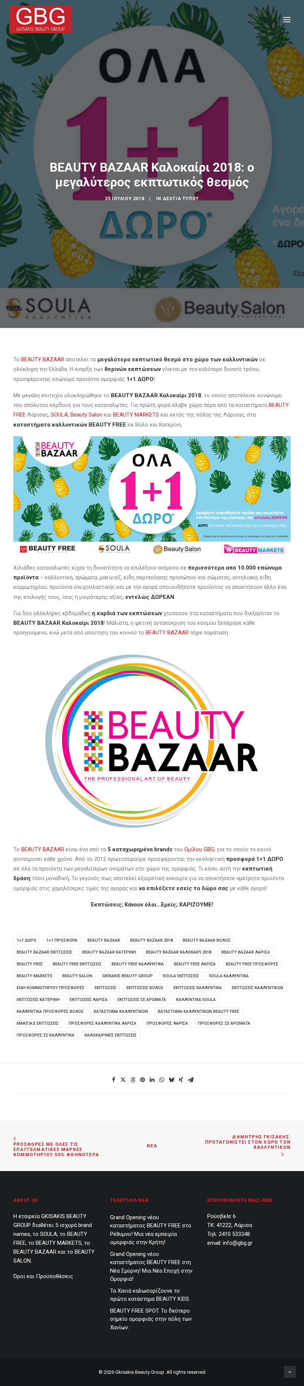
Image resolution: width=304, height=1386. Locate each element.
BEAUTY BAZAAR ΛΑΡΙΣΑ (245, 952)
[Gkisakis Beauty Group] (40, 19)
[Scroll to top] (290, 1371)
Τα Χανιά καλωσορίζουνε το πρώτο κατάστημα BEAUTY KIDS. (150, 1295)
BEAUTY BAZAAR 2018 (151, 940)
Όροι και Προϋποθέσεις (43, 1276)
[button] (287, 19)
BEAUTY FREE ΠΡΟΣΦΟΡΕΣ (252, 964)
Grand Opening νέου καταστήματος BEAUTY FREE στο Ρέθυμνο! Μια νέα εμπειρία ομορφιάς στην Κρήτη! (150, 1230)
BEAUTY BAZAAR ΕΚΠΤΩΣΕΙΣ (44, 952)
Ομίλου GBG (199, 849)
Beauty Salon (86, 414)
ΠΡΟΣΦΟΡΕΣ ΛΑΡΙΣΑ (167, 1023)
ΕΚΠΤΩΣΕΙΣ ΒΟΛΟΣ (144, 987)
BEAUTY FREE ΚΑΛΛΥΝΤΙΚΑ (138, 964)
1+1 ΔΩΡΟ (26, 940)
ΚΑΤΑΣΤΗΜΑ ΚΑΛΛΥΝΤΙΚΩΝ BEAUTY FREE (198, 1011)
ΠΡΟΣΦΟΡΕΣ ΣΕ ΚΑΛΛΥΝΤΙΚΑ (46, 1035)
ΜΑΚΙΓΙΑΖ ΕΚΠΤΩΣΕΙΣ (38, 1023)
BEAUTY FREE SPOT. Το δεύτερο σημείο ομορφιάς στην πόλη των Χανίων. (151, 1319)
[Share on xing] (180, 1079)
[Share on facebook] (113, 1079)
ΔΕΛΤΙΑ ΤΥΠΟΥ (181, 198)
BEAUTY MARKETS (136, 414)
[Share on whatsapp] (161, 1079)
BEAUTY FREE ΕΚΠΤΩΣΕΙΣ (77, 964)
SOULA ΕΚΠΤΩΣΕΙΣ (181, 976)
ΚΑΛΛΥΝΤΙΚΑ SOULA (196, 999)
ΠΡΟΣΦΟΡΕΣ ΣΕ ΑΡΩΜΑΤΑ (224, 1023)
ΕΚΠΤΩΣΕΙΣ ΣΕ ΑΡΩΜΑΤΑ (142, 999)
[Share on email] (190, 1079)
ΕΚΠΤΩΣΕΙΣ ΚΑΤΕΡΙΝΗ (38, 999)
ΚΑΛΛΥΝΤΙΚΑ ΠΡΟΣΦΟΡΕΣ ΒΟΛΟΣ (50, 1011)
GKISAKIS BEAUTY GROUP (127, 976)
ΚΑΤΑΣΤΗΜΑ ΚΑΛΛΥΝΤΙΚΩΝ (121, 1011)
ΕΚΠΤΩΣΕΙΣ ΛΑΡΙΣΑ (89, 999)
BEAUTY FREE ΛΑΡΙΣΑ (195, 964)
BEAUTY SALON (77, 976)
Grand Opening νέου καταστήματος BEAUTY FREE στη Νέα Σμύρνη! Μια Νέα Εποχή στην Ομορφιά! (151, 1267)
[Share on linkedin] (152, 1079)
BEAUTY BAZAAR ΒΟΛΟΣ (207, 940)
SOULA (59, 414)
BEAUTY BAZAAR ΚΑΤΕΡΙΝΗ (109, 952)
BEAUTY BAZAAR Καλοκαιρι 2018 (178, 952)
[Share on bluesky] (171, 1079)
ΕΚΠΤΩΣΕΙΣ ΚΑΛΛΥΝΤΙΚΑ (198, 987)
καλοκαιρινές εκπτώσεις (111, 1035)
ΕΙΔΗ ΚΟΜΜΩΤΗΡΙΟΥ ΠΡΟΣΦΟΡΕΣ (51, 987)
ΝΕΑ (152, 1145)
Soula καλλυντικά (229, 976)
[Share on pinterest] (142, 1079)
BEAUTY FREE (30, 964)
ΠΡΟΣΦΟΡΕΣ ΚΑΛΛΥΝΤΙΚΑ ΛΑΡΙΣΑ (102, 1023)
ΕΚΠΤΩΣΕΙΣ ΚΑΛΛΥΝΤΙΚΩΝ (257, 987)
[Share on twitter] (123, 1079)
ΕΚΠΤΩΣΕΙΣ (105, 987)
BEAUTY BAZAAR (42, 359)
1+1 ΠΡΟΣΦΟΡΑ (61, 940)
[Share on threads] (132, 1079)
